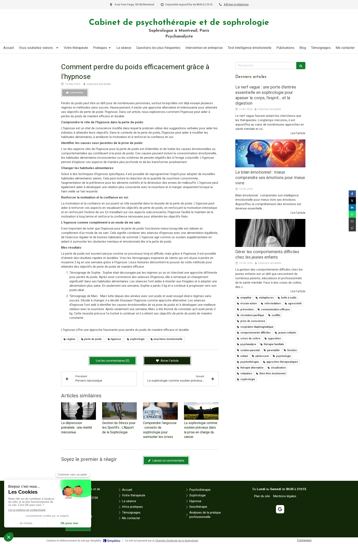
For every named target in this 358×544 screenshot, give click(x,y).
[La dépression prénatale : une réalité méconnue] (78, 411)
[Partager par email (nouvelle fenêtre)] (352, 221)
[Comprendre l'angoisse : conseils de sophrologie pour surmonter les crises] (160, 411)
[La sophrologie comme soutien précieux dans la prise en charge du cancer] (201, 411)
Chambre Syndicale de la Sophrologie (176, 540)
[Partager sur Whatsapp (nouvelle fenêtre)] (352, 214)
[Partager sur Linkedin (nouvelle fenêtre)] (352, 207)
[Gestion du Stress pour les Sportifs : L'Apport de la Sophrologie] (119, 411)
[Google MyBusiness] (280, 509)
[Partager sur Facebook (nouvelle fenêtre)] (352, 193)
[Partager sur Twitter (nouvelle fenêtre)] (352, 200)
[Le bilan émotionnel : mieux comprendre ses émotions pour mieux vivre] (270, 153)
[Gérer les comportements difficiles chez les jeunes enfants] (270, 233)
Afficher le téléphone (236, 4)
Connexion (304, 540)
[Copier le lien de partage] (352, 228)
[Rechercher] (300, 65)
